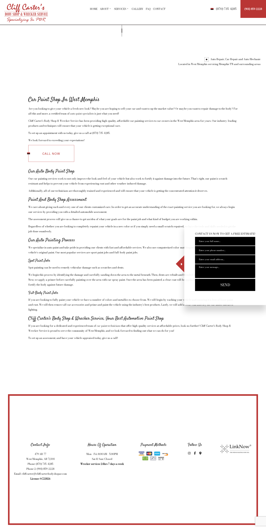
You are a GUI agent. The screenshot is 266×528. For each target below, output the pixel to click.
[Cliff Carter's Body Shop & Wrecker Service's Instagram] (189, 453)
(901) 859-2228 (253, 9)
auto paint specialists (82, 113)
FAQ (148, 9)
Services (120, 9)
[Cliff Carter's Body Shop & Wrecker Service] (26, 11)
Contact (159, 9)
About (104, 9)
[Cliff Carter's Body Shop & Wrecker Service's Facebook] (195, 453)
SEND (225, 285)
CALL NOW (51, 153)
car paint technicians (108, 326)
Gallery (137, 9)
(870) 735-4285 (226, 9)
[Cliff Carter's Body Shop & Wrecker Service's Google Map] (200, 453)
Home (93, 9)
